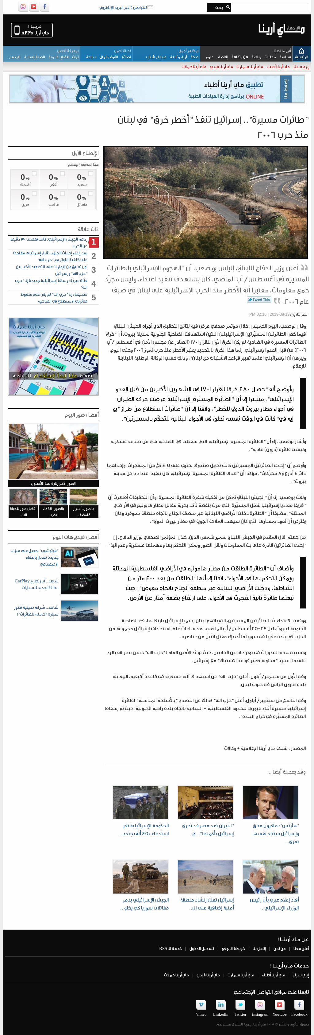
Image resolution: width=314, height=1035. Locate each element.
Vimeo (201, 1014)
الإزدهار (13, 57)
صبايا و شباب (155, 57)
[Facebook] (44, 10)
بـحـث (218, 7)
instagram (260, 1014)
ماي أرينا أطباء (278, 66)
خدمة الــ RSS (170, 948)
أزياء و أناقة (177, 57)
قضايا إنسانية (33, 57)
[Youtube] (34, 10)
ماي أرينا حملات (193, 66)
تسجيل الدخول (201, 948)
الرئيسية (301, 57)
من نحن (279, 948)
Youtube (280, 1014)
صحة (193, 57)
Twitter (240, 1014)
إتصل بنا (259, 948)
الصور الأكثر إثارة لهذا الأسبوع (53, 483)
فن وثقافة (238, 57)
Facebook (299, 1014)
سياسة (283, 57)
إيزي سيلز (301, 66)
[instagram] (23, 10)
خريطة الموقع (233, 948)
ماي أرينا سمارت (249, 66)
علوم (208, 57)
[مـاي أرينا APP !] (31, 37)
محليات (268, 57)
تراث (74, 57)
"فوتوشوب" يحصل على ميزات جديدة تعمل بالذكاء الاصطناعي (34, 557)
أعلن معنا (301, 948)
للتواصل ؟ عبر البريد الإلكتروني (123, 7)
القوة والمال (107, 57)
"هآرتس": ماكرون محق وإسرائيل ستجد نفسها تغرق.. (275, 833)
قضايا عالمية (57, 57)
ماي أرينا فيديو (221, 66)
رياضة (254, 57)
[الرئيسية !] (281, 42)
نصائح (124, 57)
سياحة (89, 57)
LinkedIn (220, 1014)
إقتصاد (221, 57)
